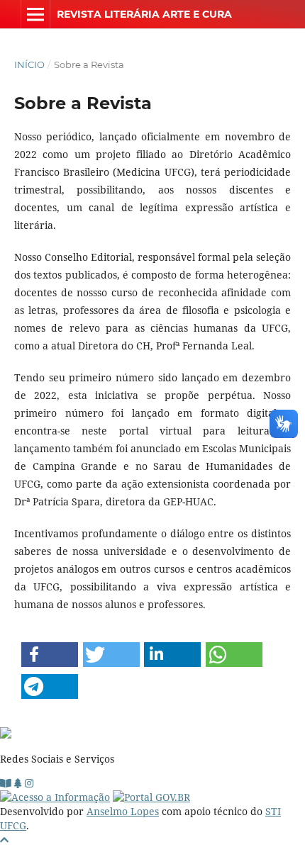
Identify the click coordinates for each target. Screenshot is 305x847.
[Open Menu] (35, 14)
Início (29, 64)
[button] (49, 654)
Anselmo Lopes (123, 811)
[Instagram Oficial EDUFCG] (29, 783)
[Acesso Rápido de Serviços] (18, 783)
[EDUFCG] (5, 783)
